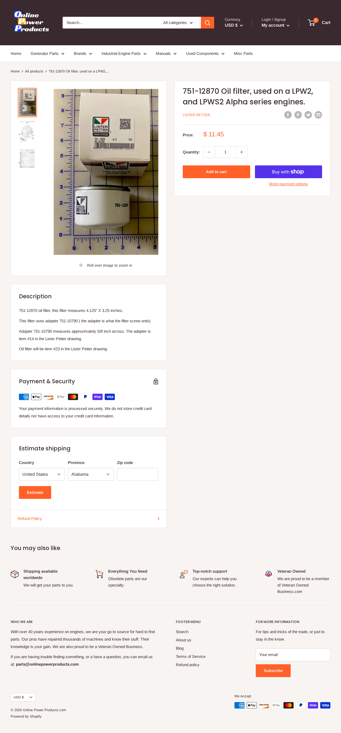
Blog (180, 648)
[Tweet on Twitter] (308, 115)
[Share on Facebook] (288, 115)
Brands (80, 53)
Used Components (202, 53)
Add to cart (216, 171)
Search (182, 631)
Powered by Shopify (26, 716)
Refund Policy (30, 518)
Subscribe (273, 670)
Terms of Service (190, 656)
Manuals (163, 53)
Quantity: (191, 152)
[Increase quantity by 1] (241, 152)
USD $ (19, 697)
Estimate (35, 492)
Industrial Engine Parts (121, 53)
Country (26, 462)
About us (183, 640)
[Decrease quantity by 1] (209, 152)
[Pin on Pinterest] (298, 115)
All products (34, 71)
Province (76, 462)
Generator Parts (45, 53)
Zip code (125, 462)
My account (273, 25)
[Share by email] (318, 115)
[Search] (207, 22)
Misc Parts (243, 53)
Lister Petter (196, 115)
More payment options (288, 184)
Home (16, 53)
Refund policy (188, 664)
